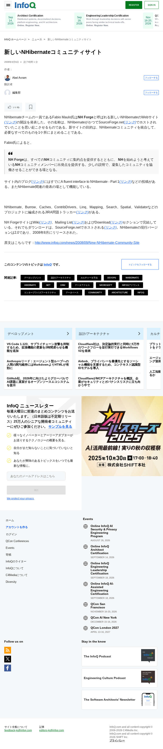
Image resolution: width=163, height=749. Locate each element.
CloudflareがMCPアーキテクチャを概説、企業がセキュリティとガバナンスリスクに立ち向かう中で (109, 382)
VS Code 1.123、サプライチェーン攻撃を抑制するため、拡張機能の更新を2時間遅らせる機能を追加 (38, 347)
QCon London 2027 (105, 627)
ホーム (10, 520)
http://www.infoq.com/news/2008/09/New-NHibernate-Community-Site (87, 243)
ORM (62, 285)
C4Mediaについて (17, 575)
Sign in (151, 5)
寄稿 (8, 554)
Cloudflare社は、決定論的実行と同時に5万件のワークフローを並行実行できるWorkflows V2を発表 (108, 347)
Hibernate (30, 285)
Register (134, 5)
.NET (48, 285)
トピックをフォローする (140, 264)
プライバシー (117, 740)
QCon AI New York (104, 617)
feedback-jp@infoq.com (18, 730)
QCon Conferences (17, 541)
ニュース (37, 39)
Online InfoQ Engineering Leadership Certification (100, 568)
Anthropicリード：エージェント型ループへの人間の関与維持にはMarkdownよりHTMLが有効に (38, 364)
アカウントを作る (17, 527)
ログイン (11, 534)
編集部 (16, 92)
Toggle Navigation (8, 5)
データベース (72, 292)
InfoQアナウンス (130, 285)
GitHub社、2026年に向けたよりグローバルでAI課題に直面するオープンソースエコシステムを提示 (38, 382)
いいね (16, 107)
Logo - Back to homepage (25, 4)
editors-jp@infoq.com (51, 730)
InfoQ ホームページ (15, 39)
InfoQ (48, 264)
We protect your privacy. (20, 498)
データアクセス (82, 285)
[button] (36, 490)
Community (95, 292)
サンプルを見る (60, 426)
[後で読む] (30, 107)
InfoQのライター (16, 561)
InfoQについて (15, 568)
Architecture (120, 292)
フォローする (151, 77)
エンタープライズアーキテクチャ (40, 292)
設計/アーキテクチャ (61, 277)
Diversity (11, 581)
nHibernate (132, 277)
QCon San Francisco (98, 605)
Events (10, 547)
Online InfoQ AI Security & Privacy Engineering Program (104, 531)
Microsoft (106, 285)
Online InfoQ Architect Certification (100, 550)
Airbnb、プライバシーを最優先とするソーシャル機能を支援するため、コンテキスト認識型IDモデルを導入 (109, 364)
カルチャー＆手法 (89, 277)
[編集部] (7, 92)
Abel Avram (19, 77)
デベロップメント (32, 277)
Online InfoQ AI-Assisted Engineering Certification (102, 588)
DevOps (111, 277)
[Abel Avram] (7, 78)
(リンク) (10, 122)
